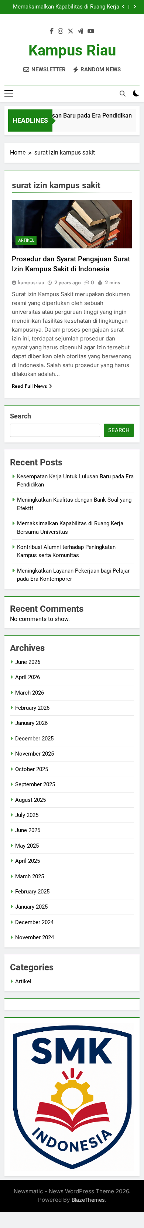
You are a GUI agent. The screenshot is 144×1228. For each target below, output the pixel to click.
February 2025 (32, 891)
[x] (70, 31)
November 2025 (34, 753)
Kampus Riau (72, 50)
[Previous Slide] (123, 7)
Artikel (26, 240)
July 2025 (26, 815)
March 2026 (29, 692)
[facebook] (52, 31)
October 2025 (31, 769)
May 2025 (27, 845)
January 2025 (31, 906)
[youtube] (90, 31)
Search (20, 416)
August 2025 (30, 800)
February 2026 (32, 708)
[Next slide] (135, 7)
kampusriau (31, 282)
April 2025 (27, 861)
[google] (80, 31)
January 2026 (31, 723)
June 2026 (27, 662)
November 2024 (34, 937)
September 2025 (35, 784)
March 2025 (29, 876)
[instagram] (60, 31)
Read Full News (29, 386)
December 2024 (34, 922)
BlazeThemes (88, 1200)
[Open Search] (123, 93)
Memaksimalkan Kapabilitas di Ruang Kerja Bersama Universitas (66, 7)
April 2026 (27, 677)
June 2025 (27, 830)
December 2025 (34, 738)
